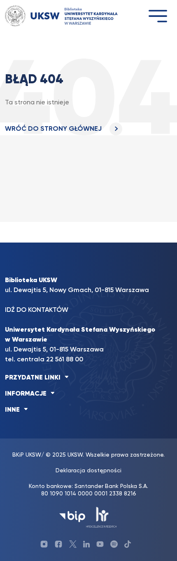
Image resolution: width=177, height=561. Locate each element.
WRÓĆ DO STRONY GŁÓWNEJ (54, 129)
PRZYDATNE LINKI (33, 378)
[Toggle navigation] (157, 16)
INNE (12, 410)
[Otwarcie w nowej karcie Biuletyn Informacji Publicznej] (72, 516)
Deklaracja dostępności (88, 471)
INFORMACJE (26, 394)
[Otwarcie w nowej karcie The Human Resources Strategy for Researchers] (101, 517)
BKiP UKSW (26, 455)
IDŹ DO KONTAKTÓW (36, 310)
